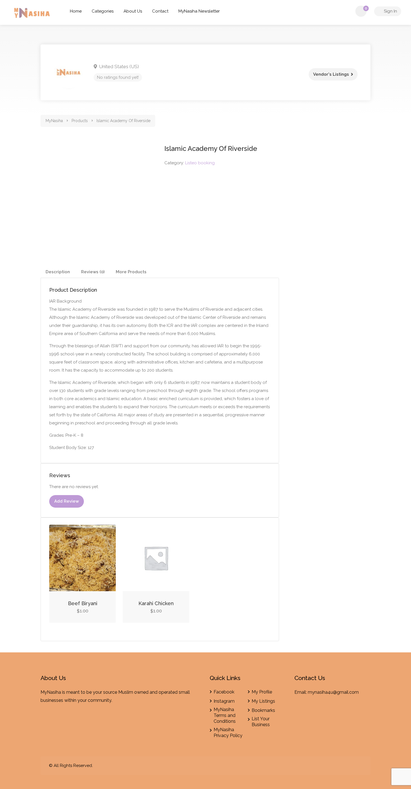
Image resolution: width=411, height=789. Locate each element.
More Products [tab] (131, 271)
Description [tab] (58, 271)
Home (76, 11)
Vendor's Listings (331, 74)
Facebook (224, 692)
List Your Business (261, 721)
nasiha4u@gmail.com (337, 692)
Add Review (66, 501)
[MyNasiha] (32, 13)
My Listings (263, 701)
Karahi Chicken (156, 603)
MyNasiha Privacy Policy (228, 732)
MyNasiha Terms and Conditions (225, 715)
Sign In (390, 11)
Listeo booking (200, 162)
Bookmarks (263, 710)
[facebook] (349, 765)
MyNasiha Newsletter (199, 11)
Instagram (224, 701)
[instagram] (358, 765)
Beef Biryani (82, 603)
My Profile (262, 692)
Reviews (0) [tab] (93, 271)
